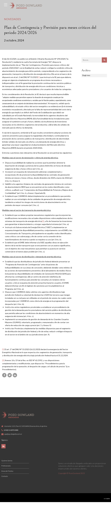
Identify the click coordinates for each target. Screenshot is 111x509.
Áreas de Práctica (7, 471)
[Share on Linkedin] (15, 375)
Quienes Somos (6, 461)
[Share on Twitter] (9, 375)
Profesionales (6, 466)
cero (107, 498)
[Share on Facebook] (4, 375)
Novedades (12, 19)
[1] (38, 77)
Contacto (4, 476)
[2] (43, 221)
